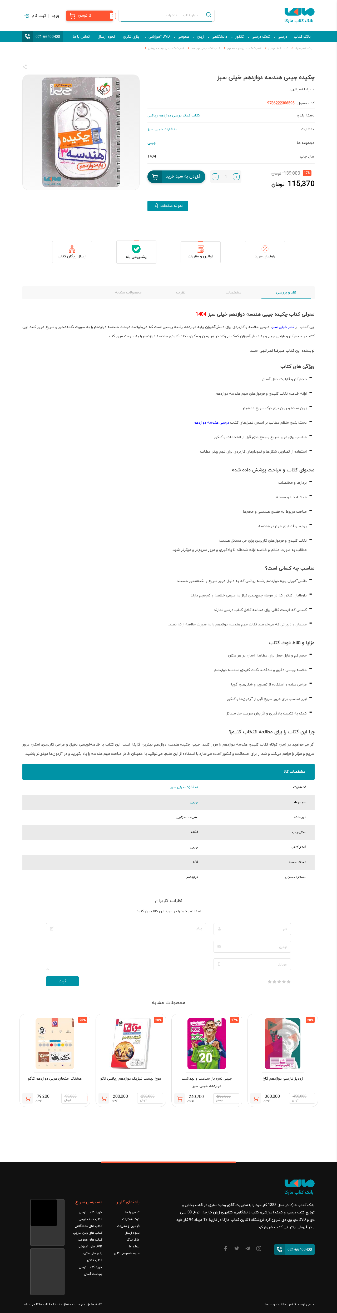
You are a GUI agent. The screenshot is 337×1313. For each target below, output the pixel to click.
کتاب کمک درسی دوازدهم (205, 49)
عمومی (183, 36)
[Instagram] (258, 1249)
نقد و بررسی (286, 292)
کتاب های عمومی (90, 1240)
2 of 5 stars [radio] (284, 981)
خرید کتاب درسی (90, 1212)
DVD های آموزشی (90, 1247)
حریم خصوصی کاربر (127, 1253)
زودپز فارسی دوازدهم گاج (282, 1078)
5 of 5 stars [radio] (269, 981)
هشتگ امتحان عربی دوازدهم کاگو (55, 1078)
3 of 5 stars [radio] (279, 981)
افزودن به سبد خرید (184, 176)
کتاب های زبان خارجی (87, 1233)
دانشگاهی (219, 36)
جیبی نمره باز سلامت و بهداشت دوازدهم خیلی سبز (207, 1082)
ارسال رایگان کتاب (72, 256)
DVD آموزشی (159, 36)
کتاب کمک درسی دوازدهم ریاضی (166, 49)
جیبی (194, 802)
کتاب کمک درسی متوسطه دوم (244, 49)
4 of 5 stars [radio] (274, 981)
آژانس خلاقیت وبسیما (280, 1304)
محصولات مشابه (128, 292)
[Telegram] (247, 1249)
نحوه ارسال (106, 36)
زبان (200, 36)
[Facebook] (225, 1249)
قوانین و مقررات (201, 256)
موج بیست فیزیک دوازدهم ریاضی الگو (130, 1078)
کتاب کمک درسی (278, 49)
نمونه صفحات (171, 205)
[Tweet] (53, 68)
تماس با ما (81, 36)
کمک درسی (261, 36)
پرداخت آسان (93, 1274)
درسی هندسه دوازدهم (211, 422)
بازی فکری (131, 36)
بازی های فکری (92, 1253)
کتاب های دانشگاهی (88, 1226)
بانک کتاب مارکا (303, 49)
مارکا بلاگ (133, 1240)
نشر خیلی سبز (283, 327)
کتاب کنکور (94, 1260)
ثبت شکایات (131, 1219)
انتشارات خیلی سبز (184, 787)
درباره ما (134, 1247)
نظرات (181, 292)
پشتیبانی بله (136, 256)
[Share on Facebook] (34, 68)
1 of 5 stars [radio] (288, 981)
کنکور (239, 36)
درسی (282, 36)
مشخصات (233, 292)
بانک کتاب (302, 36)
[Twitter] (236, 1249)
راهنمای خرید (265, 256)
